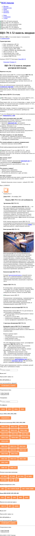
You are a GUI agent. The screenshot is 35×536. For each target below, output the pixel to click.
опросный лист (12, 123)
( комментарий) (5, 38)
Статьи (5, 18)
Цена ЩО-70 (22, 59)
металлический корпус (15, 275)
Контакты (6, 12)
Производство (7, 8)
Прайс (5, 9)
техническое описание (6, 86)
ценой (30, 224)
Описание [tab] (6, 62)
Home (5, 15)
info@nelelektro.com (21, 359)
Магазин (5, 6)
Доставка (6, 11)
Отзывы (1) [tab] (13, 62)
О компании (7, 16)
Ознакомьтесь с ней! (9, 115)
